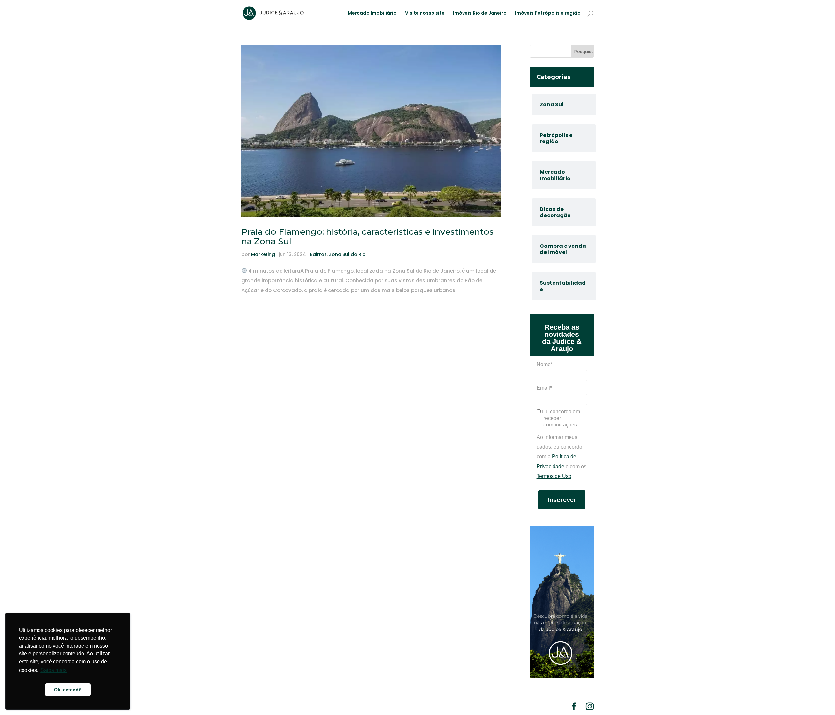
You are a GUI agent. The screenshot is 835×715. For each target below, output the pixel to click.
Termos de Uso (554, 476)
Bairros (318, 254)
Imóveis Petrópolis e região (548, 13)
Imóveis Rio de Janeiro (480, 13)
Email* (544, 388)
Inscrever (561, 499)
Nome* (545, 364)
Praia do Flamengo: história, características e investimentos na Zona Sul (367, 236)
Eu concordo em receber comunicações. (560, 418)
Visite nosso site (425, 13)
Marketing (263, 254)
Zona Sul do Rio (347, 254)
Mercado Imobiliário (372, 13)
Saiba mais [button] (53, 670)
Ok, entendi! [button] (68, 689)
